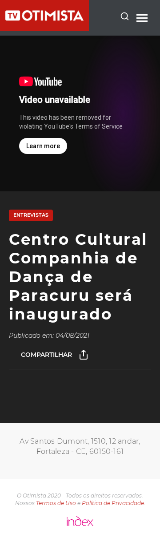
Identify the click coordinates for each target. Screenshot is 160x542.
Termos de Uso (56, 503)
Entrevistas (30, 215)
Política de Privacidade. (113, 503)
